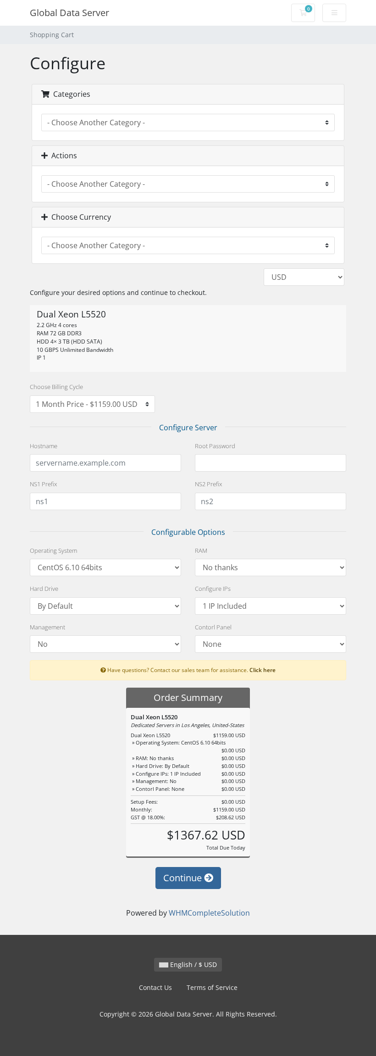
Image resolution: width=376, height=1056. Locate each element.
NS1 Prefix (43, 484)
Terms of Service (212, 987)
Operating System (53, 550)
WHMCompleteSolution (209, 913)
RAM (201, 550)
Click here (262, 669)
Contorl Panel (213, 627)
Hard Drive (44, 588)
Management (47, 627)
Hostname (43, 446)
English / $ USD (192, 964)
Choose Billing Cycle (56, 387)
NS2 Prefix (208, 484)
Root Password (215, 446)
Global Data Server (69, 12)
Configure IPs (213, 588)
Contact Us (155, 987)
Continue (183, 878)
